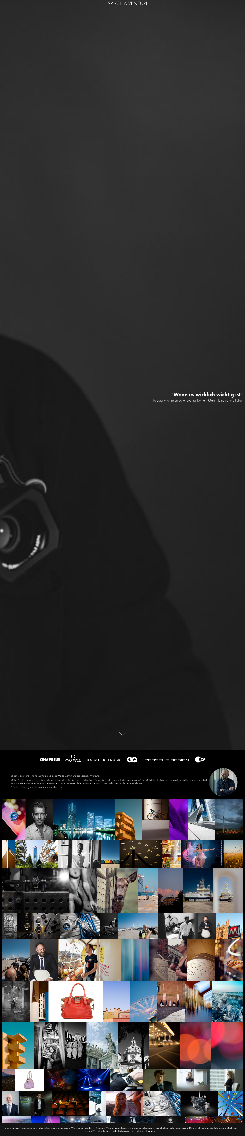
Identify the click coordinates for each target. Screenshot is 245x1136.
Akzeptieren (138, 1131)
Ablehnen (150, 1131)
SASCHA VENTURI (127, 3)
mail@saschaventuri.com (50, 787)
